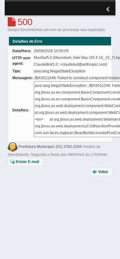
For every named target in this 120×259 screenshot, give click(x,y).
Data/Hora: (21, 51)
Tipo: (16, 71)
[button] (25, 161)
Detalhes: (20, 110)
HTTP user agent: (21, 61)
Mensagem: (22, 78)
